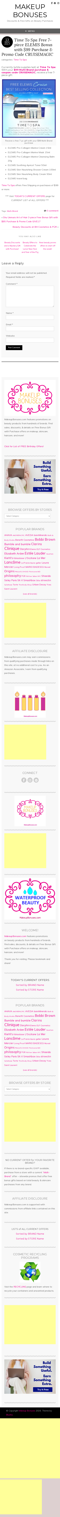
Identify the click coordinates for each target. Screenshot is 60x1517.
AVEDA (29, 535)
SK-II (20, 580)
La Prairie (25, 563)
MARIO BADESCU (34, 567)
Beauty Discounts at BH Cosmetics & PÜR (35, 226)
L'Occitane (30, 558)
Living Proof (19, 567)
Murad (47, 567)
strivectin (46, 580)
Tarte (15, 584)
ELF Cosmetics (43, 549)
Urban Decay (39, 584)
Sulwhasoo (8, 585)
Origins (9, 571)
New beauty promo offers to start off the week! (47, 245)
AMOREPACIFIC (19, 535)
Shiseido (46, 575)
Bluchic (9, 1415)
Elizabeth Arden (14, 553)
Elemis (33, 549)
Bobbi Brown (45, 539)
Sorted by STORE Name (30, 989)
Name (10, 313)
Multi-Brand (12, 211)
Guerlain (49, 554)
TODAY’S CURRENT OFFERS (29, 196)
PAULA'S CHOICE (21, 572)
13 (7, 40)
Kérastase (19, 558)
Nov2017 (7, 43)
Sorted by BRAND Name (30, 985)
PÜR (24, 576)
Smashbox (29, 580)
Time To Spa (20, 59)
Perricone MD (34, 572)
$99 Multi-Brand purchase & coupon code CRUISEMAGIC (25, 71)
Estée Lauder (35, 553)
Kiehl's (8, 558)
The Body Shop (25, 585)
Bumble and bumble (17, 544)
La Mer (41, 558)
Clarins (36, 544)
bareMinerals (40, 535)
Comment (12, 283)
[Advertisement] (25, 620)
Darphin (25, 548)
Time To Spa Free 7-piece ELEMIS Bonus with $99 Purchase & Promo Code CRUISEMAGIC (27, 47)
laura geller (35, 563)
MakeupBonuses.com (15, 936)
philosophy (12, 576)
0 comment (52, 210)
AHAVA (8, 535)
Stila (38, 580)
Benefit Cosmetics (24, 539)
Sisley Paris (10, 580)
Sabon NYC (37, 576)
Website (10, 335)
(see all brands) (30, 594)
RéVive (29, 576)
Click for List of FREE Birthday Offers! (24, 446)
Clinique (12, 548)
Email (9, 324)
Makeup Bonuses (30, 11)
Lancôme (12, 562)
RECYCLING (20, 1286)
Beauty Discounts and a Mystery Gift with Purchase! (12, 245)
